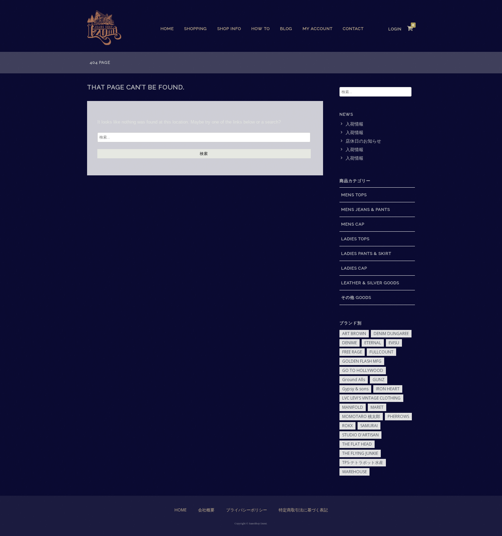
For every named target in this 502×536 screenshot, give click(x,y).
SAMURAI (369, 426)
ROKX (347, 426)
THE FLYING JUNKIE (360, 453)
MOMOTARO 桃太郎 (361, 416)
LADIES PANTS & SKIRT (366, 253)
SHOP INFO (229, 28)
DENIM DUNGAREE (391, 333)
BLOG (286, 28)
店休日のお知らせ (363, 141)
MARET (377, 407)
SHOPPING (195, 28)
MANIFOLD (352, 407)
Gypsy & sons (355, 389)
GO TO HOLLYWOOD (362, 370)
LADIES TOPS (355, 238)
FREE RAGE (352, 352)
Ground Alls (353, 379)
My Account (318, 28)
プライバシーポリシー (246, 510)
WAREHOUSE (354, 472)
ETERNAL (372, 343)
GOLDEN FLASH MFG (361, 361)
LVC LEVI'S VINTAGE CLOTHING (371, 398)
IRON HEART (388, 389)
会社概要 (206, 510)
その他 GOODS (356, 297)
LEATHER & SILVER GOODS (370, 282)
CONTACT (353, 28)
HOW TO (260, 28)
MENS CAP (352, 224)
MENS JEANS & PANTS (365, 209)
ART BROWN (354, 333)
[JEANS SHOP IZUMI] (104, 43)
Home (167, 28)
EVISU (394, 343)
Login (395, 29)
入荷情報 (354, 124)
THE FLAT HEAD (357, 444)
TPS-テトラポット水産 (362, 462)
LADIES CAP (354, 268)
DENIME (349, 343)
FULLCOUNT (381, 352)
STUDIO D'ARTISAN (360, 435)
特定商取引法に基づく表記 (303, 510)
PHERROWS (398, 416)
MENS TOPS (354, 194)
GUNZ (379, 379)
